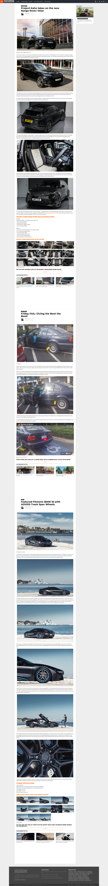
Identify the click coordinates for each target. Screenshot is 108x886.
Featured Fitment (82, 873)
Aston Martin (71, 877)
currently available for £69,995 (51, 212)
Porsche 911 (71, 878)
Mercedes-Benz (71, 873)
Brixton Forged (85, 877)
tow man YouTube (23, 457)
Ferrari (76, 873)
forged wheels (89, 873)
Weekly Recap (81, 878)
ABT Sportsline (88, 880)
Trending (79, 871)
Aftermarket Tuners (26, 1)
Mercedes (76, 874)
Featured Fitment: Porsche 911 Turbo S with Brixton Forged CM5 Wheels (65, 842)
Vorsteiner (80, 877)
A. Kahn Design (71, 874)
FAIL (80, 874)
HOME (18, 1)
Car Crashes (84, 874)
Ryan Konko (28, 13)
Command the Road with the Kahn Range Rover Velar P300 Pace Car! (44, 286)
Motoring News (38, 1)
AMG (88, 874)
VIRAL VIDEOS (47, 1)
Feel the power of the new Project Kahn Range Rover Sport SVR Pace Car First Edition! (24, 286)
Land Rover (76, 878)
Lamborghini (90, 871)
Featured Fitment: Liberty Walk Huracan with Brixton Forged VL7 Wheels (44, 842)
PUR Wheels (87, 878)
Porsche (75, 871)
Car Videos (71, 871)
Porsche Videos (81, 880)
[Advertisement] (45, 298)
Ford (76, 877)
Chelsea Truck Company (73, 880)
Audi (86, 871)
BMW (83, 871)
